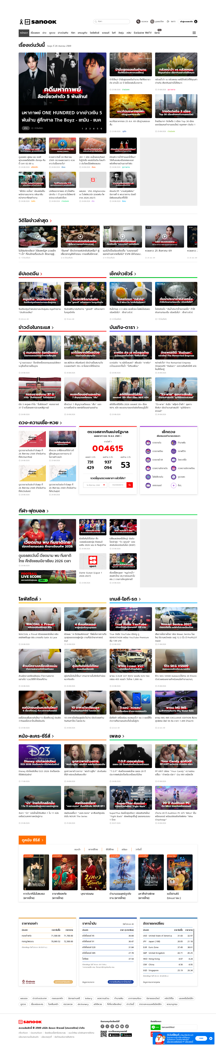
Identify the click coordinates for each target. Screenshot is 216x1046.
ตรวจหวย (68, 1004)
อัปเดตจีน (29, 273)
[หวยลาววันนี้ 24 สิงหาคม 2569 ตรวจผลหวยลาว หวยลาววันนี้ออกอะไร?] (62, 146)
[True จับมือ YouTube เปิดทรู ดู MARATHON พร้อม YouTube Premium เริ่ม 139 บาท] (131, 619)
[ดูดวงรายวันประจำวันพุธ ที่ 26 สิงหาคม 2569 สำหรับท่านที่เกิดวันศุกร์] (62, 473)
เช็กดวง (168, 432)
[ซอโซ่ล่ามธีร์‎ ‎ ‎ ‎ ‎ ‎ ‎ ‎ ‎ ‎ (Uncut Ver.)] (180, 872)
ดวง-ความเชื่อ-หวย (38, 422)
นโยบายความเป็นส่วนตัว (29, 1037)
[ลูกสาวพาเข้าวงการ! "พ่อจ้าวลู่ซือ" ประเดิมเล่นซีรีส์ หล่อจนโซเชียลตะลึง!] (85, 756)
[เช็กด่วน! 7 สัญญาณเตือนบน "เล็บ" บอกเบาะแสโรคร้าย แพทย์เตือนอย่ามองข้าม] (85, 389)
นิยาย (157, 33)
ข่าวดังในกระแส (34, 327)
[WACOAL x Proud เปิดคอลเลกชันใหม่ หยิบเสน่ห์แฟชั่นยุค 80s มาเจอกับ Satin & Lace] (40, 619)
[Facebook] (102, 1026)
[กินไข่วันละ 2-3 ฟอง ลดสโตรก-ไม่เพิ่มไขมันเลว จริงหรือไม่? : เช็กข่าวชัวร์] (131, 294)
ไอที (114, 33)
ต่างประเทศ (125, 90)
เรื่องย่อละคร (37, 1004)
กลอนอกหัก (57, 998)
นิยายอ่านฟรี (74, 998)
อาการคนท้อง (134, 998)
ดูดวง (52, 33)
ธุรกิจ (124, 131)
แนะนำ (77, 849)
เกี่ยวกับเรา (23, 1032)
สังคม (63, 167)
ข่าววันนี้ (130, 1004)
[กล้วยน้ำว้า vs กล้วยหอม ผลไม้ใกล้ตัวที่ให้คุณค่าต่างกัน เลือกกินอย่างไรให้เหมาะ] (176, 64)
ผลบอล (24, 998)
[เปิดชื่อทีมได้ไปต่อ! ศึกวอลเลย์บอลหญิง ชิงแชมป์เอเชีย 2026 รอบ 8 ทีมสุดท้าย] (92, 527)
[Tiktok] (127, 1026)
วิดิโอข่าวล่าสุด (33, 220)
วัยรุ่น (121, 33)
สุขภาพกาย (171, 90)
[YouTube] (117, 1026)
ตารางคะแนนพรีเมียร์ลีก (150, 1004)
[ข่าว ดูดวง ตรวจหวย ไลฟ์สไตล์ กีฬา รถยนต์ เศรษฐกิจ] (38, 22)
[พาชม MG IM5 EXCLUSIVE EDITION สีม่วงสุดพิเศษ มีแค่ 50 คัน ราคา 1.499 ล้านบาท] (176, 703)
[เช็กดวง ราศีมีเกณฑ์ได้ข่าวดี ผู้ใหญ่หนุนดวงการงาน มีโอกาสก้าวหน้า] (62, 439)
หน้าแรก (24, 33)
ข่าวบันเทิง (63, 33)
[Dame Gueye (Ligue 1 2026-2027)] (92, 561)
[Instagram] (112, 1026)
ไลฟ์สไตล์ (94, 33)
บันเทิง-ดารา (122, 327)
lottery (88, 998)
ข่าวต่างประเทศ (40, 998)
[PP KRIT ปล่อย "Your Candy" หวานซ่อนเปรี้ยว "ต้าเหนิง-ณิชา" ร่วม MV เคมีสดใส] (176, 756)
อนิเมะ (124, 849)
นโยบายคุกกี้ (46, 1037)
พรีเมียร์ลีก (34, 167)
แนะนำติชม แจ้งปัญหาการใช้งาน (81, 1032)
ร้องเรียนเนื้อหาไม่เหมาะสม (55, 1032)
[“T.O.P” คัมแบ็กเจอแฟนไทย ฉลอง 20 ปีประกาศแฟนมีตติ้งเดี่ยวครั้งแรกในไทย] (131, 756)
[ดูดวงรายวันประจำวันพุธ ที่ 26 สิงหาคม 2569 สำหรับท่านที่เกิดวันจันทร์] (32, 473)
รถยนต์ (105, 33)
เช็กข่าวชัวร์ (121, 273)
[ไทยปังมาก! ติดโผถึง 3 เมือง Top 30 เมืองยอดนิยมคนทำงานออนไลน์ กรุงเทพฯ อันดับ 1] (176, 106)
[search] (130, 485)
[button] (96, 21)
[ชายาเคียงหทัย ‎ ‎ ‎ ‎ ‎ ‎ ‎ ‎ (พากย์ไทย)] (65, 872)
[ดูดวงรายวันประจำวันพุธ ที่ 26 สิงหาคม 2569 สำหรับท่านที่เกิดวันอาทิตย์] (32, 439)
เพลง (115, 736)
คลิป (129, 33)
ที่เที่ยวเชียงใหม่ (114, 1004)
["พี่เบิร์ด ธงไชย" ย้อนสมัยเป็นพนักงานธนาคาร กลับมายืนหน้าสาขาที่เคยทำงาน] (32, 180)
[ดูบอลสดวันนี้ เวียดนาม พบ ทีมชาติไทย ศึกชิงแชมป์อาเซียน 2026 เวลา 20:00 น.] (47, 535)
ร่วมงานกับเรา (36, 1032)
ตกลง (201, 1038)
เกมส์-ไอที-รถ (123, 598)
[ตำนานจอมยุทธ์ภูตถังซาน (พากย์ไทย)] (122, 872)
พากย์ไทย (93, 849)
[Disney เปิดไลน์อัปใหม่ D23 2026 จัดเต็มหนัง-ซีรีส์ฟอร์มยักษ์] (40, 756)
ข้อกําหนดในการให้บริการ (64, 1037)
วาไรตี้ (139, 849)
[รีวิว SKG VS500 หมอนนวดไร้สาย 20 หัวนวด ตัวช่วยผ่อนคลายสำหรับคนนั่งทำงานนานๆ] (176, 661)
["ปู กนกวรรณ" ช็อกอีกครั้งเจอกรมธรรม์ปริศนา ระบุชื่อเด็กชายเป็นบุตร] (40, 347)
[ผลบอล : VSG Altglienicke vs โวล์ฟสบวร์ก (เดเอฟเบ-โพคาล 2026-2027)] (92, 180)
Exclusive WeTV (143, 33)
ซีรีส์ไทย (110, 849)
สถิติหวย (98, 1004)
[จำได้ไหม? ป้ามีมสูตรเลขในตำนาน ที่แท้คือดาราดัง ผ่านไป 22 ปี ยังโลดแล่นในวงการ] (131, 64)
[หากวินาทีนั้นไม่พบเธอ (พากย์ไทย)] (36, 872)
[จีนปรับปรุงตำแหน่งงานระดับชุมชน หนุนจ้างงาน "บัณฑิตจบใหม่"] (40, 294)
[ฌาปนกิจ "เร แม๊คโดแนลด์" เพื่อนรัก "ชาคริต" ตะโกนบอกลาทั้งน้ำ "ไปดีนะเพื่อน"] (131, 347)
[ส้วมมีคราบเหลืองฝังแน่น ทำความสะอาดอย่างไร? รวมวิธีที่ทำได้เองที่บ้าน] (40, 661)
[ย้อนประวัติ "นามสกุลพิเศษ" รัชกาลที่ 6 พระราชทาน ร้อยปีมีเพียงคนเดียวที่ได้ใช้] (123, 180)
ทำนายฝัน (118, 998)
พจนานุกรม (172, 1004)
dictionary (83, 1004)
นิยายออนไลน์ (153, 998)
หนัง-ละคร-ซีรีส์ (34, 736)
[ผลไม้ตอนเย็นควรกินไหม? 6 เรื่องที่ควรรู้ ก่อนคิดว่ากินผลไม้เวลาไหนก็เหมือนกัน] (40, 703)
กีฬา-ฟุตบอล (32, 510)
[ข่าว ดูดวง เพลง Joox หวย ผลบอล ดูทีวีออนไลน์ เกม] (30, 1022)
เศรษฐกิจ (82, 33)
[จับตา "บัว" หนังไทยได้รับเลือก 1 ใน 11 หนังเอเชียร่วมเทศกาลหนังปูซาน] (40, 798)
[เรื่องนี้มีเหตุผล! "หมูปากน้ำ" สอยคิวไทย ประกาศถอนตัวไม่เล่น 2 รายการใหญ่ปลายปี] (123, 561)
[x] (107, 1026)
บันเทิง (33, 201)
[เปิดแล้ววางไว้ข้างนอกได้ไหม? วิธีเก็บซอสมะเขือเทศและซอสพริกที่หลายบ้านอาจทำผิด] (123, 146)
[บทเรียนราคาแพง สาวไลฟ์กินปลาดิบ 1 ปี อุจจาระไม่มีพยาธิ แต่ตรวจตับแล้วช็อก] (62, 180)
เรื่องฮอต (35, 33)
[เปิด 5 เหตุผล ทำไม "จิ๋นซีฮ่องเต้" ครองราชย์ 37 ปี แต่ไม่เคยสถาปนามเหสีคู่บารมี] (40, 389)
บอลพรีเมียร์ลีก (186, 998)
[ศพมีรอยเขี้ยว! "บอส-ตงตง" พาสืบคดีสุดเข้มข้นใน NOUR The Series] (85, 798)
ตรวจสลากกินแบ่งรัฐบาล (107, 432)
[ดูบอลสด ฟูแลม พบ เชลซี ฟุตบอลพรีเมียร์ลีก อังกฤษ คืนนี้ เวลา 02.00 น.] (32, 146)
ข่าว (44, 33)
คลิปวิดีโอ (169, 998)
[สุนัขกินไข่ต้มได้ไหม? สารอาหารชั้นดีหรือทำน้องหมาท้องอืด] (85, 661)
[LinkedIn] (122, 1026)
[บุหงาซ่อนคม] (93, 872)
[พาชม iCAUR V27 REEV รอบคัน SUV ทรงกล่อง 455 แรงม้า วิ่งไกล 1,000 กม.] (131, 661)
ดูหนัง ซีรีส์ (31, 840)
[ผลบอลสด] (47, 577)
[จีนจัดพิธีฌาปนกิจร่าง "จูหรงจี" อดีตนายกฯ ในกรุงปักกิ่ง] (85, 294)
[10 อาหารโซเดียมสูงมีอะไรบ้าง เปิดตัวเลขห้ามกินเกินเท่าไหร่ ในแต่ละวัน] (85, 703)
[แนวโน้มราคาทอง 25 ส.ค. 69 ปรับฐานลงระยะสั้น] (131, 106)
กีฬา (73, 33)
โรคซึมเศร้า (53, 1004)
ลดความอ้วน (103, 998)
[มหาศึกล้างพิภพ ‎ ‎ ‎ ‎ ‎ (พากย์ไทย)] (151, 872)
